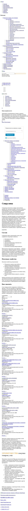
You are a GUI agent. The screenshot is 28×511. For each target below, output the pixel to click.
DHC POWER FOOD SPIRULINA (10, 303)
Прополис (12, 38)
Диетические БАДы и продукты (17, 25)
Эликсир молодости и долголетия (17, 37)
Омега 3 (11, 20)
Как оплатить (6, 6)
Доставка (5, 8)
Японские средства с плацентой (17, 30)
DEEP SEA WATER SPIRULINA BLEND (11, 332)
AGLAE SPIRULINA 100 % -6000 (10, 410)
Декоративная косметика (12, 47)
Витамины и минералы (12, 55)
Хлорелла (12, 36)
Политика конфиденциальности (8, 495)
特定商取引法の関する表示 (7, 497)
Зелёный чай (9, 62)
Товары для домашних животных (14, 44)
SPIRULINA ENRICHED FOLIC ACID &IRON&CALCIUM (11, 364)
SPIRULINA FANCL (6, 317)
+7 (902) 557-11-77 (6, 84)
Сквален (11, 32)
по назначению (10, 40)
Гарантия (5, 10)
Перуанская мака (13, 29)
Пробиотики (12, 31)
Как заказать (6, 5)
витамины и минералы (15, 21)
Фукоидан (12, 35)
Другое (8, 41)
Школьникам (9, 54)
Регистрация (7, 122)
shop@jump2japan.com (6, 502)
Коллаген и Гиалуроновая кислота (17, 27)
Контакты (5, 12)
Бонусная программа (8, 7)
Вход (3, 122)
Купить (4, 313)
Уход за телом (9, 50)
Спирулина (12, 34)
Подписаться (10, 134)
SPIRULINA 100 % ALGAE (8, 347)
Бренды (5, 11)
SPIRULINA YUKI (6, 395)
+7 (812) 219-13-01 (6, 83)
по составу (9, 19)
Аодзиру (12, 23)
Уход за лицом (9, 48)
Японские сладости (11, 58)
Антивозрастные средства (13, 43)
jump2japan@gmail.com (6, 504)
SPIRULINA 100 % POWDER (9, 380)
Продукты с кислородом (15, 26)
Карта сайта (3, 500)
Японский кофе (10, 61)
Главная (5, 4)
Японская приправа (11, 59)
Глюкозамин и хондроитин (15, 24)
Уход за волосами (10, 51)
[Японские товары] (13, 492)
